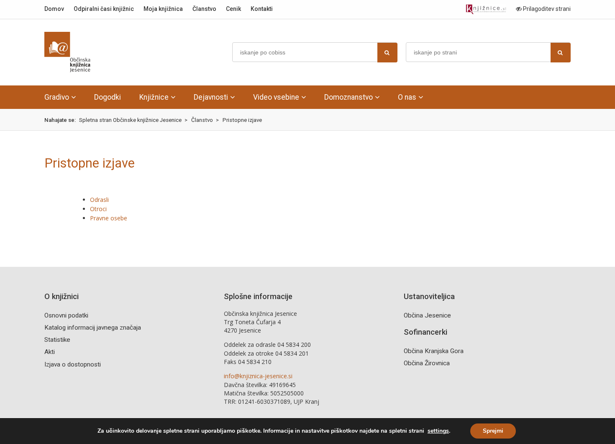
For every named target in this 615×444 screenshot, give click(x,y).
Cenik (233, 8)
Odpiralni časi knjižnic (104, 8)
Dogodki (107, 97)
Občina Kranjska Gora (434, 351)
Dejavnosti (211, 97)
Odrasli (99, 200)
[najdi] (387, 52)
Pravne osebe (108, 218)
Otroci (98, 209)
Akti (49, 352)
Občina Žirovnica (427, 363)
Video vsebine (276, 97)
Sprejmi (493, 431)
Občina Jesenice (427, 315)
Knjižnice (154, 97)
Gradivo (56, 97)
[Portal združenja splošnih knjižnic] (485, 9)
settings (438, 431)
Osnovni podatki (66, 315)
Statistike (57, 339)
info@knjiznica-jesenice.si (258, 376)
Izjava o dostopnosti (72, 364)
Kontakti (262, 8)
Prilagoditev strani (546, 8)
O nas (407, 97)
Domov (54, 8)
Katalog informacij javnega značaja (92, 327)
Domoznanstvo (348, 97)
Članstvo (204, 8)
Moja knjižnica (163, 8)
